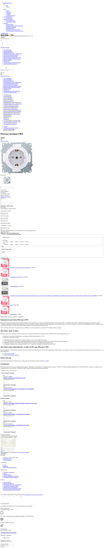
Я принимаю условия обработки (15, 452)
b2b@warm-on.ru (7, 460)
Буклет (11, 305)
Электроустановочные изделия (10, 106)
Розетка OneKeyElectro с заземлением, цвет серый (16, 425)
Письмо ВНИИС (14, 286)
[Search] (1, 40)
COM (7, 6)
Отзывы (8, 14)
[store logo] (5, 68)
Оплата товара (27, 230)
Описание (3, 230)
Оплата (5, 473)
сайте (47, 360)
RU (7, 5)
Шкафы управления (11, 27)
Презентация (13, 314)
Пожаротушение (10, 28)
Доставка (8, 11)
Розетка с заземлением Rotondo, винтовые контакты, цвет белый (20, 403)
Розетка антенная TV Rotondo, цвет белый (14, 378)
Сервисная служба (10, 15)
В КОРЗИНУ (3, 190)
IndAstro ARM (9, 24)
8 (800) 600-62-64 (7, 3)
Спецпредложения (7, 16)
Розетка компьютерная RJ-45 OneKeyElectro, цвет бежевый (18, 388)
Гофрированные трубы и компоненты (12, 103)
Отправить (3, 453)
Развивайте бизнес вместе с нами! (8, 532)
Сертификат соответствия (16, 277)
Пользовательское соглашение (10, 477)
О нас (4, 9)
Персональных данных (23, 452)
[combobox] (7, 39)
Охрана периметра (7, 98)
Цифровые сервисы (8, 19)
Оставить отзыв (4, 141)
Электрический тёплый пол (10, 124)
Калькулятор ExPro (10, 22)
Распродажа (9, 18)
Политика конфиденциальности (11, 476)
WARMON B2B (4, 33)
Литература (6, 119)
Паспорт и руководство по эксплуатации (20, 267)
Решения (5, 23)
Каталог (3, 37)
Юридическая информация (9, 467)
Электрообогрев (7, 96)
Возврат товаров (7, 474)
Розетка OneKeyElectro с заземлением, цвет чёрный (16, 414)
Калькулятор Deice (10, 20)
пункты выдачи (10, 353)
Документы (21, 230)
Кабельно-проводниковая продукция (12, 111)
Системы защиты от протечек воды (14, 31)
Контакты (8, 13)
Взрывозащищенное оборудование (14, 25)
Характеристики (10, 230)
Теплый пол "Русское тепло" (13, 29)
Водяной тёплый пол (8, 101)
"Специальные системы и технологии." (33, 494)
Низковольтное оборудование (10, 108)
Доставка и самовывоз (8, 472)
